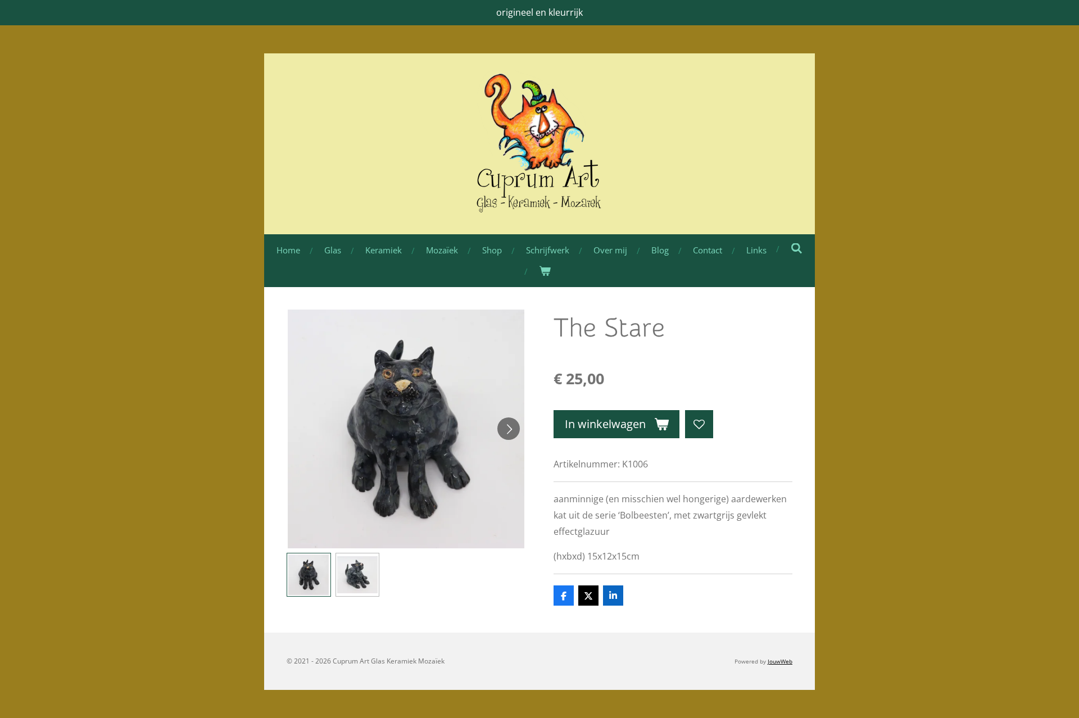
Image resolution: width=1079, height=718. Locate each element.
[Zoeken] (796, 248)
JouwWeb (780, 661)
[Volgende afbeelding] (508, 428)
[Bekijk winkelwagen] (544, 271)
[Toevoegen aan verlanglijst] (699, 424)
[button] (309, 575)
